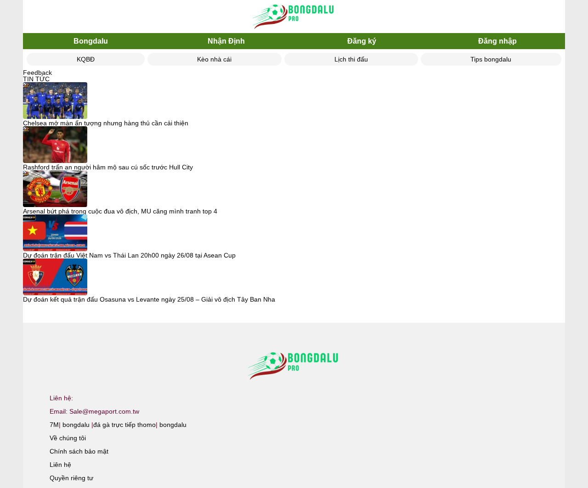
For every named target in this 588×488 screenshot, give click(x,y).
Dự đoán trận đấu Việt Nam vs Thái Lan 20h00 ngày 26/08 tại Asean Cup (129, 255)
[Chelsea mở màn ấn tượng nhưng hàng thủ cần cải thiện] (55, 101)
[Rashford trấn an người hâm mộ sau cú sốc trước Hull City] (55, 145)
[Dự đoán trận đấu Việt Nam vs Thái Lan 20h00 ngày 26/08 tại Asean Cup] (55, 233)
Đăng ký (361, 41)
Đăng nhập (497, 41)
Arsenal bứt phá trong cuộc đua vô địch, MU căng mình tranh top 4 (120, 211)
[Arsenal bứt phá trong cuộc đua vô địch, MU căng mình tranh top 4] (55, 189)
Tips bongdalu (490, 59)
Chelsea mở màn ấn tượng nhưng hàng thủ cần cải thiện (105, 123)
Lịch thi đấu (351, 59)
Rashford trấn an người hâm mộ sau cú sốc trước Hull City (108, 167)
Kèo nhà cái (214, 59)
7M (54, 424)
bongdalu (76, 424)
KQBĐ (86, 59)
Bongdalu (91, 41)
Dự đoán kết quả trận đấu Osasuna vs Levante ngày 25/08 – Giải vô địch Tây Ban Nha (149, 299)
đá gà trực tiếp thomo (124, 424)
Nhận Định (226, 41)
